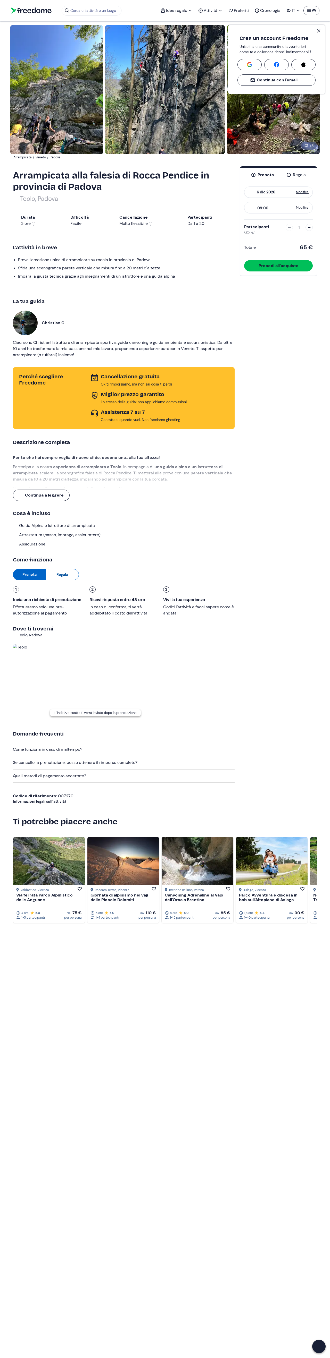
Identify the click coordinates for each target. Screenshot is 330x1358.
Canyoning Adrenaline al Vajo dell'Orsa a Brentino (194, 897)
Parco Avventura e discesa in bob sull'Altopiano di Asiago (268, 897)
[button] (319, 1346)
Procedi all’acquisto (279, 265)
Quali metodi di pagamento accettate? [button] (49, 776)
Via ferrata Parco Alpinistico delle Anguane (44, 897)
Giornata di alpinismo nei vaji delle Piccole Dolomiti (119, 897)
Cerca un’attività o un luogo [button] (93, 10)
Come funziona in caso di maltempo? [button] (47, 749)
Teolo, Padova (39, 199)
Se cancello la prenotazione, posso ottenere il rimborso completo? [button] (75, 762)
